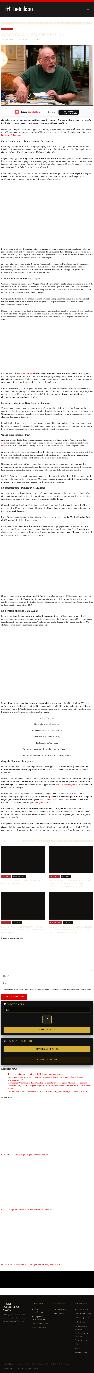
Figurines (54, 876)
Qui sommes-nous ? (22, 1364)
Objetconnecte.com (40, 1323)
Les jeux (6, 876)
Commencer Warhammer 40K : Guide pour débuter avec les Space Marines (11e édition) (22, 929)
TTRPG (78, 1348)
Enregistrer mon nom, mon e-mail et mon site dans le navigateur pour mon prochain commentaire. (48, 989)
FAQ (60, 1364)
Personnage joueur (82, 1317)
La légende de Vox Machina (82, 1334)
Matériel (66, 876)
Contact (67, 1364)
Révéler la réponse (47, 1049)
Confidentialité (43, 1364)
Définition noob (82, 1322)
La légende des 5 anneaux (81, 1327)
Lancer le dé (47, 1029)
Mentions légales (8, 1364)
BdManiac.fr (59, 1313)
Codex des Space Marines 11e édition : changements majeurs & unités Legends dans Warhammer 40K (70, 883)
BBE (76, 1344)
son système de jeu (43, 802)
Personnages (19, 876)
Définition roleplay (83, 1313)
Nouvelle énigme (47, 1059)
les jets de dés (29, 373)
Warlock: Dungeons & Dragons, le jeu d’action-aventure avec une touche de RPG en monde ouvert (71, 929)
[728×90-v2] (45, 194)
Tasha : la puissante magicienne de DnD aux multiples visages (21, 882)
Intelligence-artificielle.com (38, 1318)
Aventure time (81, 1352)
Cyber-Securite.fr (39, 1327)
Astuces (6, 923)
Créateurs (7, 29)
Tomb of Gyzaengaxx (65, 784)
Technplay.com (60, 1309)
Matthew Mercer (81, 1309)
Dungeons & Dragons (11, 135)
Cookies (53, 1364)
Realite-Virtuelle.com (37, 1311)
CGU (33, 1364)
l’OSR (49, 799)
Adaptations (55, 923)
